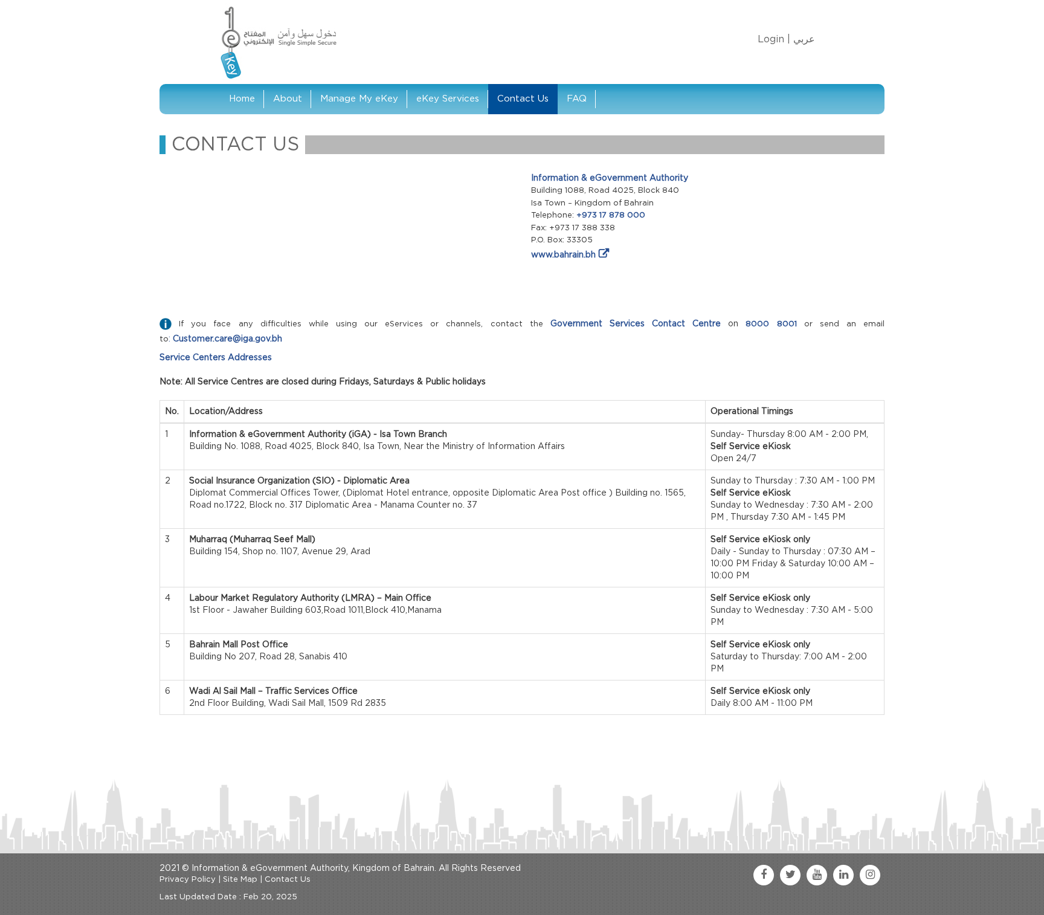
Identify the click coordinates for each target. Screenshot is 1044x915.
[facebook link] (763, 875)
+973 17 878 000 (610, 215)
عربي (804, 39)
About (287, 98)
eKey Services (447, 98)
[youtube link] (817, 875)
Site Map (240, 880)
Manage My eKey (359, 98)
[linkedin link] (843, 875)
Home (242, 98)
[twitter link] (790, 875)
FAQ (577, 98)
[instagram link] (870, 875)
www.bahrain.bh (563, 255)
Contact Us (523, 98)
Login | (774, 39)
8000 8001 (771, 324)
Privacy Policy (188, 880)
